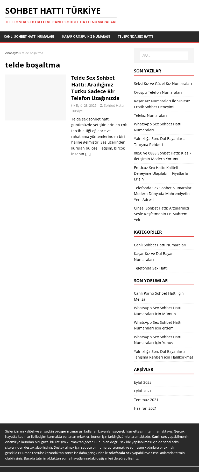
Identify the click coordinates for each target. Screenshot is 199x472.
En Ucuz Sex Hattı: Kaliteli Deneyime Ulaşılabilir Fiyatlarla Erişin (161, 173)
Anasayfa (12, 53)
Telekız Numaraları (150, 115)
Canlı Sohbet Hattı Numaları (29, 36)
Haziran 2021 (145, 408)
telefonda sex (120, 452)
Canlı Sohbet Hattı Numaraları (160, 244)
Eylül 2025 (143, 382)
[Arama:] (164, 55)
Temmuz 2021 (146, 399)
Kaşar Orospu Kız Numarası (86, 36)
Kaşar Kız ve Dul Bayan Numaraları (154, 256)
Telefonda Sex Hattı (135, 36)
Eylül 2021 (143, 390)
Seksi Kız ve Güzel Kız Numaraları (163, 83)
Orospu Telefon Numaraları (158, 92)
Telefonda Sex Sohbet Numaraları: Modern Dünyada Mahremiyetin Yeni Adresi (164, 193)
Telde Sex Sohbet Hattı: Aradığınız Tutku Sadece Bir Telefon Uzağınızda (95, 88)
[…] (88, 153)
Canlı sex (159, 436)
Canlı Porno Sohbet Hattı (155, 293)
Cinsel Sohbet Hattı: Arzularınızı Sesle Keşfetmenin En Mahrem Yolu (161, 214)
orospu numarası (69, 431)
